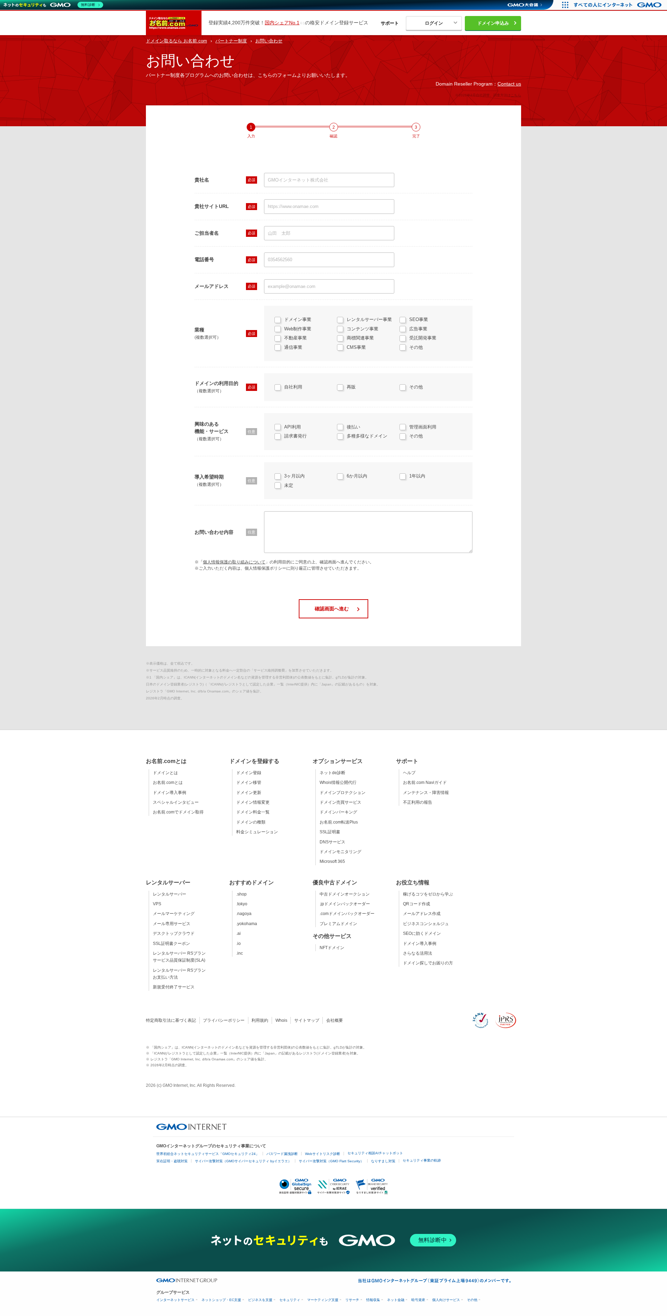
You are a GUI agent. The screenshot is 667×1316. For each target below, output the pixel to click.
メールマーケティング (174, 913)
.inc (239, 953)
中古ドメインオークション (345, 894)
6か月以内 (357, 476)
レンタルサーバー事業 (369, 319)
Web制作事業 (297, 328)
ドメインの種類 (250, 822)
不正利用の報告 (417, 802)
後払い (353, 427)
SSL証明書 (330, 831)
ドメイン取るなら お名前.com (176, 40)
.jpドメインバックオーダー (345, 903)
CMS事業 (356, 347)
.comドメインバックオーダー (347, 913)
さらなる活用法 (417, 953)
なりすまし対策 (383, 1161)
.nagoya (244, 913)
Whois (281, 1020)
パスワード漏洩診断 (282, 1154)
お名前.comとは (168, 782)
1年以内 (417, 476)
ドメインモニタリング (340, 851)
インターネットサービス (175, 1300)
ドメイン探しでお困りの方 (428, 963)
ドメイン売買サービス (340, 802)
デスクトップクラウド (174, 933)
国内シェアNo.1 (282, 22)
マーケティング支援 (322, 1300)
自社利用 (293, 387)
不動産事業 (295, 337)
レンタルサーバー (169, 894)
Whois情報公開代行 (338, 782)
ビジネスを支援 (260, 1300)
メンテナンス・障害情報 (426, 792)
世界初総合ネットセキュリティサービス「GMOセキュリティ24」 (207, 1154)
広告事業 (418, 328)
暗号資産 (418, 1300)
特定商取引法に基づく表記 (171, 1020)
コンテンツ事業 (362, 328)
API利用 (292, 427)
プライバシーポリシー (224, 1020)
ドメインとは (165, 772)
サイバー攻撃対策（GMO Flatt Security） (331, 1161)
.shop (241, 894)
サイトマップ (306, 1020)
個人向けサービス (446, 1300)
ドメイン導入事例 (169, 792)
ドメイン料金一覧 (253, 812)
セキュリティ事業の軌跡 (422, 1160)
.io (238, 943)
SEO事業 (418, 319)
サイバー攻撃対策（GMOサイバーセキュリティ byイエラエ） (243, 1161)
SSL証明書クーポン (171, 943)
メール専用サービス (171, 923)
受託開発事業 (422, 337)
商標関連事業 (360, 337)
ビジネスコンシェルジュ (426, 923)
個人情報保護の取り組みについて (234, 562)
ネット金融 (395, 1300)
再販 (351, 387)
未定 (288, 485)
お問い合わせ (268, 40)
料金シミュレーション (257, 831)
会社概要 (334, 1020)
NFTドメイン (332, 947)
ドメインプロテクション (342, 792)
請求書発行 (295, 436)
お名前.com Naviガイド (425, 782)
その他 (416, 347)
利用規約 (260, 1020)
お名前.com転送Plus (339, 822)
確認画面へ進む (332, 608)
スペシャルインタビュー (176, 802)
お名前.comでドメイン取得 (178, 812)
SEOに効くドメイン (422, 933)
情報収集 (373, 1300)
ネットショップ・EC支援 (221, 1300)
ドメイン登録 (248, 772)
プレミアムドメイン (338, 923)
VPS (157, 903)
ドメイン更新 (248, 792)
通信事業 (293, 347)
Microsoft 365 (332, 861)
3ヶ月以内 (294, 476)
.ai (238, 933)
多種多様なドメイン (367, 436)
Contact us (509, 84)
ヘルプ (409, 772)
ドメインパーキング (338, 812)
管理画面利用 (422, 427)
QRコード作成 (416, 903)
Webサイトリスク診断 (322, 1154)
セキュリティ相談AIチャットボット (375, 1153)
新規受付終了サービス (174, 987)
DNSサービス (332, 842)
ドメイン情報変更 (253, 802)
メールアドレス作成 (421, 913)
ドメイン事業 (297, 319)
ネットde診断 (332, 772)
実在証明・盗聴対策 (172, 1161)
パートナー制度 (231, 40)
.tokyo (241, 903)
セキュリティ (289, 1300)
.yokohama (246, 923)
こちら (516, 95)
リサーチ (352, 1300)
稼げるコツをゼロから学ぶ (428, 894)
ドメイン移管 (248, 782)
